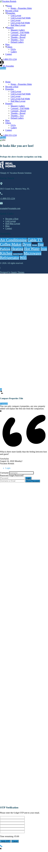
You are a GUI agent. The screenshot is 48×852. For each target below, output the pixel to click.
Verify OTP (5, 841)
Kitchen (6, 253)
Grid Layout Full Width (21, 18)
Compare (4, 404)
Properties (11, 13)
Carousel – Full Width (20, 32)
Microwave (32, 253)
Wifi (23, 257)
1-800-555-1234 (10, 59)
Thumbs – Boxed (18, 37)
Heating (17, 249)
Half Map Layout (18, 25)
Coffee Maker (11, 244)
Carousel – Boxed (18, 35)
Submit (3, 68)
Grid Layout (16, 15)
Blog (7, 44)
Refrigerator (9, 257)
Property (10, 27)
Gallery (14, 52)
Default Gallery (17, 42)
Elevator (34, 245)
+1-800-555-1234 (7, 198)
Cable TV (35, 240)
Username (4, 473)
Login (28, 478)
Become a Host (11, 11)
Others (9, 47)
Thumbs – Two (17, 40)
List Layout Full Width (20, 23)
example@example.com (10, 208)
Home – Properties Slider (21, 8)
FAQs (13, 49)
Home (9, 6)
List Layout (15, 20)
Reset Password (32, 481)
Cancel (15, 841)
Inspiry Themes (17, 272)
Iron (43, 249)
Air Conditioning (13, 240)
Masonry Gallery (18, 30)
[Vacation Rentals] (8, 1)
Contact (8, 54)
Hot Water (32, 249)
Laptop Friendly (18, 254)
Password (4, 475)
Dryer (26, 244)
